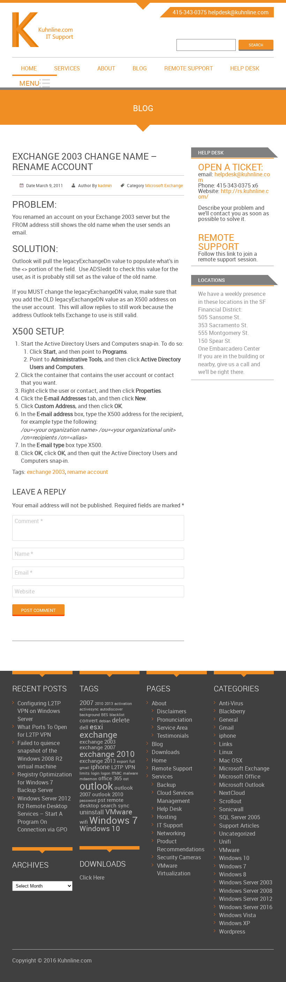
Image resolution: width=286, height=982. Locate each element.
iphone (100, 766)
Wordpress (232, 931)
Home (29, 68)
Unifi (225, 841)
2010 (99, 703)
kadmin (105, 185)
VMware (118, 811)
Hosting (166, 817)
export (122, 761)
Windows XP (234, 923)
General (228, 719)
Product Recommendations (180, 845)
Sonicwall (231, 809)
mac (117, 772)
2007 (86, 702)
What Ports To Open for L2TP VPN (42, 730)
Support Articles (239, 825)
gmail (84, 767)
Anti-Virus (231, 703)
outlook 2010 (107, 794)
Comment (29, 521)
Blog (140, 68)
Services (67, 68)
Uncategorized (237, 833)
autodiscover (111, 709)
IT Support (170, 825)
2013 (109, 703)
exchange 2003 (46, 472)
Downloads (166, 752)
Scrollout (230, 801)
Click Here (92, 877)
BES (104, 714)
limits (85, 773)
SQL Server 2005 (239, 817)
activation (123, 703)
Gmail (226, 727)
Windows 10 (100, 828)
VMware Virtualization (173, 869)
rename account (87, 472)
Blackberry (232, 711)
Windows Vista (237, 915)
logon (105, 773)
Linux (226, 752)
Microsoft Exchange (164, 185)
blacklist (117, 714)
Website (25, 591)
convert (89, 720)
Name (24, 554)
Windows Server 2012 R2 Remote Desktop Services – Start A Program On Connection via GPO (44, 814)
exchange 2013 (97, 760)
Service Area (172, 727)
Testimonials (173, 735)
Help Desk (244, 68)
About (106, 68)
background (90, 714)
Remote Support (188, 68)
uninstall (92, 812)
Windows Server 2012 (245, 899)
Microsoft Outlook (241, 785)
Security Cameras (179, 857)
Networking (171, 833)
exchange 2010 (107, 754)
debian (105, 721)
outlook (96, 786)
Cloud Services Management (175, 796)
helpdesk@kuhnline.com (234, 177)
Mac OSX (230, 760)
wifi (84, 821)
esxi (96, 726)
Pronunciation (174, 719)
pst (101, 799)
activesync (89, 709)
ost (126, 778)
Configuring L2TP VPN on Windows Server (39, 711)
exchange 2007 (97, 747)
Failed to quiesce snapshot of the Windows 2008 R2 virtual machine (39, 754)
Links (225, 744)
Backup (166, 785)
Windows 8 (232, 874)
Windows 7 (113, 820)
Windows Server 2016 (245, 907)
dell (84, 727)
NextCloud (232, 793)
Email (23, 572)
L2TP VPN (123, 767)
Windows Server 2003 (245, 882)
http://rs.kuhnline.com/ (233, 193)
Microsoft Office (239, 776)
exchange (98, 734)
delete (121, 720)
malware (130, 773)
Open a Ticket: (230, 167)
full (132, 761)
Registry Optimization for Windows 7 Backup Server (44, 782)
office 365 (110, 778)
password (88, 800)
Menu (29, 83)
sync (123, 805)
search (108, 805)
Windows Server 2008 (245, 891)
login (95, 773)
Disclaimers (171, 711)
